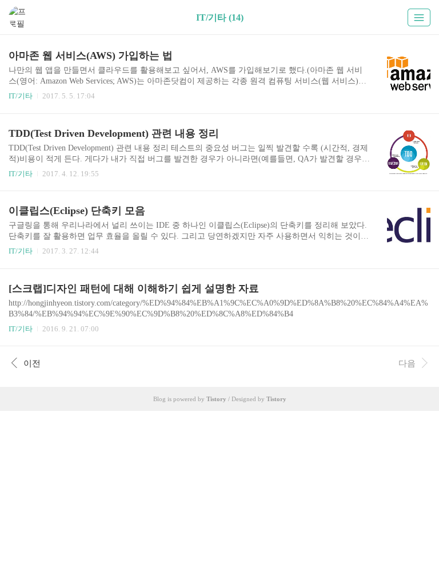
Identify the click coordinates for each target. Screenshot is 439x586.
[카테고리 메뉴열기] (419, 17)
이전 (32, 363)
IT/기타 (21, 96)
